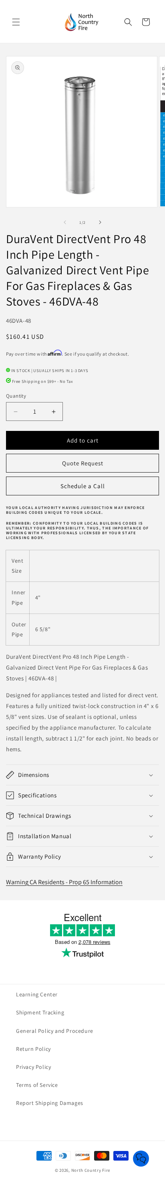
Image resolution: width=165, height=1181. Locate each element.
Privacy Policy (33, 1066)
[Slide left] (65, 222)
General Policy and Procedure (54, 1030)
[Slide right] (100, 222)
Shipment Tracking (40, 1012)
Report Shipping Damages (49, 1103)
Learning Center (37, 994)
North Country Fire (91, 1170)
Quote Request (82, 463)
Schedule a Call (82, 486)
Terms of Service (37, 1084)
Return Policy (33, 1048)
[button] (16, 22)
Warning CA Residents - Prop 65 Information (64, 882)
